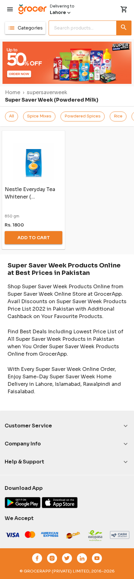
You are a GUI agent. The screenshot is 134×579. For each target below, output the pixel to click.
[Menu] (9, 9)
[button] (25, 28)
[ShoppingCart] (124, 9)
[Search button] (124, 27)
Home (12, 92)
